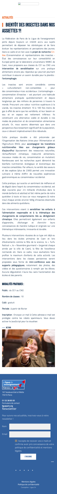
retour (8, 327)
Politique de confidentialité (28, 484)
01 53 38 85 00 (8, 400)
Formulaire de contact (11, 403)
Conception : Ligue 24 (28, 487)
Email (4, 434)
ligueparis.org (7, 405)
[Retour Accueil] (28, 7)
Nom (4, 426)
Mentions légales (29, 481)
